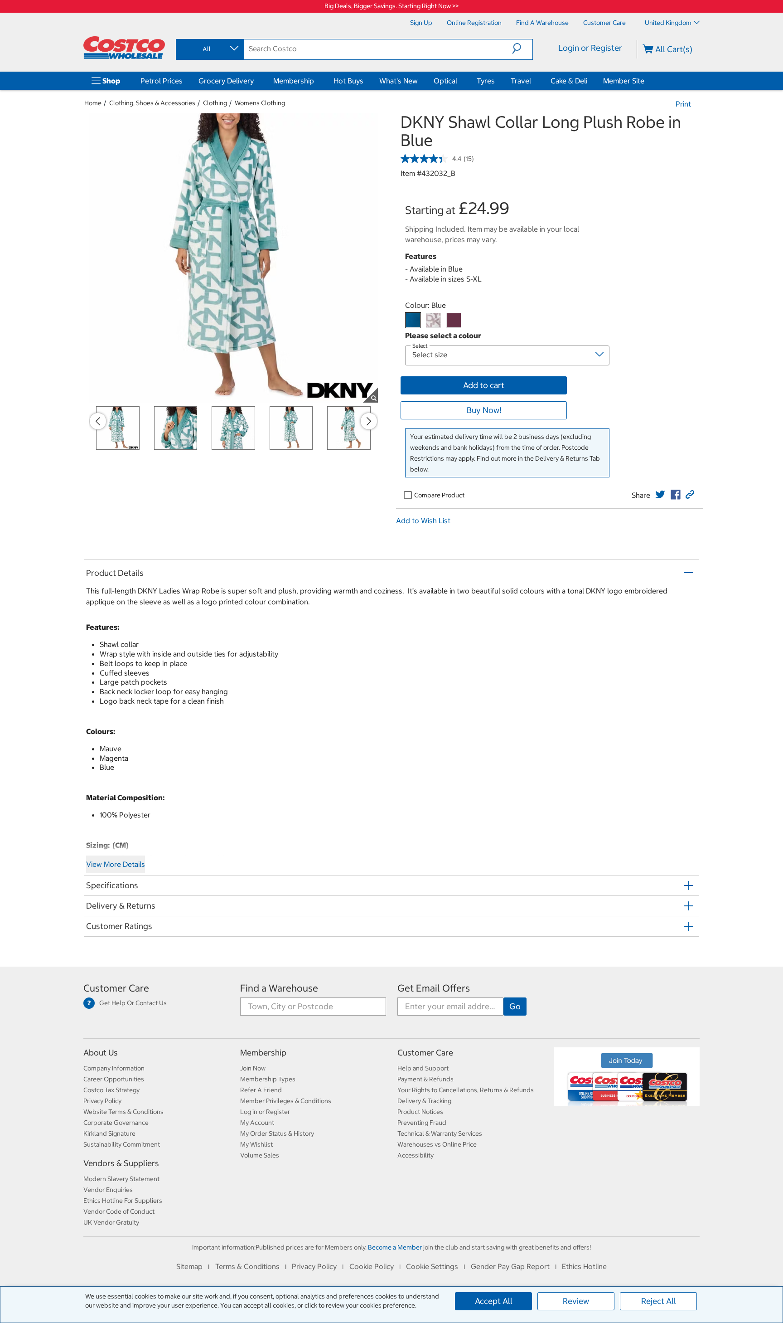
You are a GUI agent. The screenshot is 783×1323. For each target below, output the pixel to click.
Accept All (493, 1301)
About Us (100, 1052)
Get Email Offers (433, 988)
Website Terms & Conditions (123, 1112)
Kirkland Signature (109, 1133)
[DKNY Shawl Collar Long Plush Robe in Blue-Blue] (413, 320)
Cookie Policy (371, 1266)
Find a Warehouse (279, 988)
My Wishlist (256, 1144)
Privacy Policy (102, 1101)
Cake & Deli (569, 80)
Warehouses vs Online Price (437, 1144)
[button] (522, 48)
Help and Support (423, 1068)
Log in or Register (265, 1112)
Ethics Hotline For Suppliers (122, 1201)
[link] (660, 495)
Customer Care (116, 988)
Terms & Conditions (247, 1266)
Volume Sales (259, 1155)
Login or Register (590, 48)
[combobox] (209, 49)
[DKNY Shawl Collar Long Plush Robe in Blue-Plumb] (454, 320)
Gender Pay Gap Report (510, 1266)
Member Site (623, 80)
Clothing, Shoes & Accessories (152, 103)
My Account (257, 1123)
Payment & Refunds (425, 1079)
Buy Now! (484, 410)
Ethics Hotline (584, 1266)
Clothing (215, 103)
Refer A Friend (261, 1090)
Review (576, 1301)
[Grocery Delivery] (255, 80)
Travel (521, 80)
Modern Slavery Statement (121, 1179)
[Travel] (533, 80)
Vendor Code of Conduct (119, 1211)
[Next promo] (368, 421)
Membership (293, 80)
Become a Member (395, 1247)
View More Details (115, 864)
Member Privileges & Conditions (285, 1101)
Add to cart (483, 385)
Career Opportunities (113, 1079)
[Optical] (459, 80)
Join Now (253, 1068)
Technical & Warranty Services (439, 1133)
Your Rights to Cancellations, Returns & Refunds (465, 1090)
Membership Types (267, 1079)
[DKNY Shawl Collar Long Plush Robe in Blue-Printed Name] (433, 320)
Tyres (486, 80)
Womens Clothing (260, 103)
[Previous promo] (97, 421)
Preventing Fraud (421, 1123)
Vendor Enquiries (108, 1190)
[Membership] (316, 80)
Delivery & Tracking (424, 1101)
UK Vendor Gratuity (111, 1222)
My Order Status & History (277, 1133)
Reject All (658, 1301)
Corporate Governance (116, 1123)
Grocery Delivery (226, 80)
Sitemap (189, 1266)
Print (683, 103)
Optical (445, 80)
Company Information (114, 1068)
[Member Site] (646, 80)
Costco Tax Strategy (111, 1090)
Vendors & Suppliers (121, 1163)
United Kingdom (668, 23)
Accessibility (415, 1155)
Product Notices (420, 1112)
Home (93, 103)
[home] (124, 47)
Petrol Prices (161, 80)
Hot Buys (348, 80)
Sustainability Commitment (121, 1144)
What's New (398, 80)
